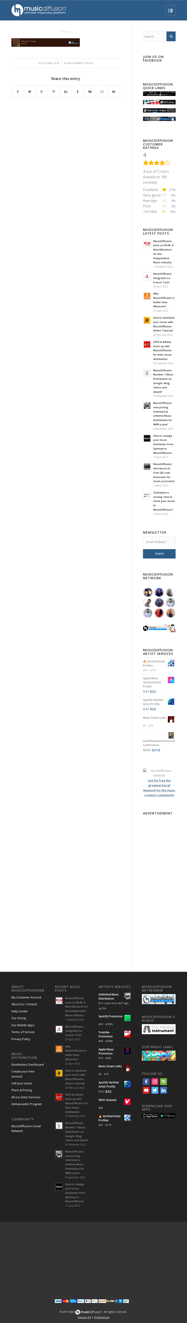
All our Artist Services (25, 1097)
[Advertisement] (159, 885)
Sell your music (21, 1083)
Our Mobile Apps (22, 1025)
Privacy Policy (20, 1039)
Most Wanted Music (80, 63)
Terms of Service (23, 1032)
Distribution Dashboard (27, 1064)
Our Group (18, 1018)
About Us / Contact (24, 1004)
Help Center (19, 1011)
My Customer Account (26, 997)
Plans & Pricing (21, 1090)
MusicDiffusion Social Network (26, 1128)
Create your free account (22, 1073)
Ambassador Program (26, 1104)
